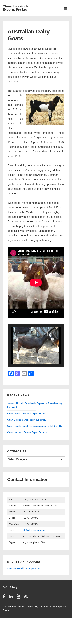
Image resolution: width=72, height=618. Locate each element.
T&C (5, 587)
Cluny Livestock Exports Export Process (27, 432)
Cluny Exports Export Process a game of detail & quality (34, 426)
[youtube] (19, 597)
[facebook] (5, 597)
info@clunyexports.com (34, 530)
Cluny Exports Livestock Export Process (27, 413)
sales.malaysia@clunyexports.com (24, 568)
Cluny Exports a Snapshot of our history (26, 420)
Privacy (13, 587)
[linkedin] (11, 597)
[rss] (26, 597)
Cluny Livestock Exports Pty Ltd (15, 7)
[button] (28, 355)
